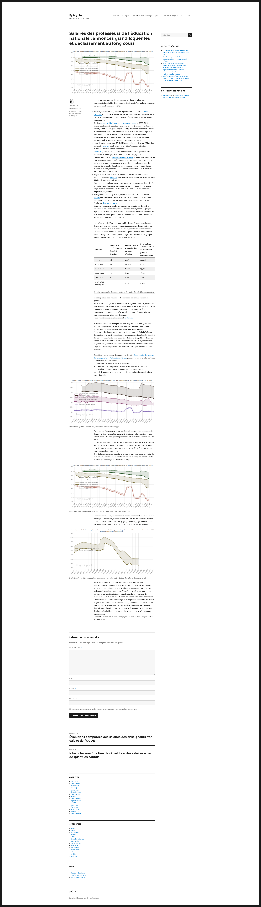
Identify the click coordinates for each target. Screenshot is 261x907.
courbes (72, 111)
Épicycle (75, 15)
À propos (125, 16)
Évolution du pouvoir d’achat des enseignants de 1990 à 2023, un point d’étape (175, 59)
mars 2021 (74, 805)
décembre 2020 (76, 811)
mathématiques (76, 843)
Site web (73, 698)
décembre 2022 (76, 792)
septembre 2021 (76, 801)
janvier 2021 (75, 809)
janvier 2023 (75, 790)
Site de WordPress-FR (78, 877)
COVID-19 (74, 837)
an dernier (128, 318)
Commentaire (75, 648)
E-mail (72, 689)
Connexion (74, 871)
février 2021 (75, 807)
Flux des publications (78, 873)
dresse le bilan (122, 157)
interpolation (75, 841)
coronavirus (75, 832)
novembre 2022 (76, 794)
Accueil (116, 16)
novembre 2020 (76, 813)
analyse (73, 828)
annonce (105, 146)
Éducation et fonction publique (145, 16)
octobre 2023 (75, 786)
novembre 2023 (76, 783)
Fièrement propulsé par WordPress (87, 898)
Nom (71, 679)
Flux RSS (188, 16)
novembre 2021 (76, 798)
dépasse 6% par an (110, 203)
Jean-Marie (166, 95)
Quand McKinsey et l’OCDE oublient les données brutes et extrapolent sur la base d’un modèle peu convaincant (176, 78)
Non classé (74, 845)
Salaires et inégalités (171, 16)
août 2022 (74, 796)
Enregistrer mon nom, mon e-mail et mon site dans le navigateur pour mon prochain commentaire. (104, 709)
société (78, 113)
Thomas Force (74, 105)
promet (97, 197)
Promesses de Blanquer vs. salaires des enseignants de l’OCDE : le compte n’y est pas (176, 53)
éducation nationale (77, 839)
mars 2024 (74, 781)
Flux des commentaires (78, 875)
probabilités (75, 850)
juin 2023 (74, 788)
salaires (73, 852)
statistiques (73, 116)
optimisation (75, 847)
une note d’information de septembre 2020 (118, 123)
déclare (98, 152)
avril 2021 (74, 803)
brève (73, 830)
